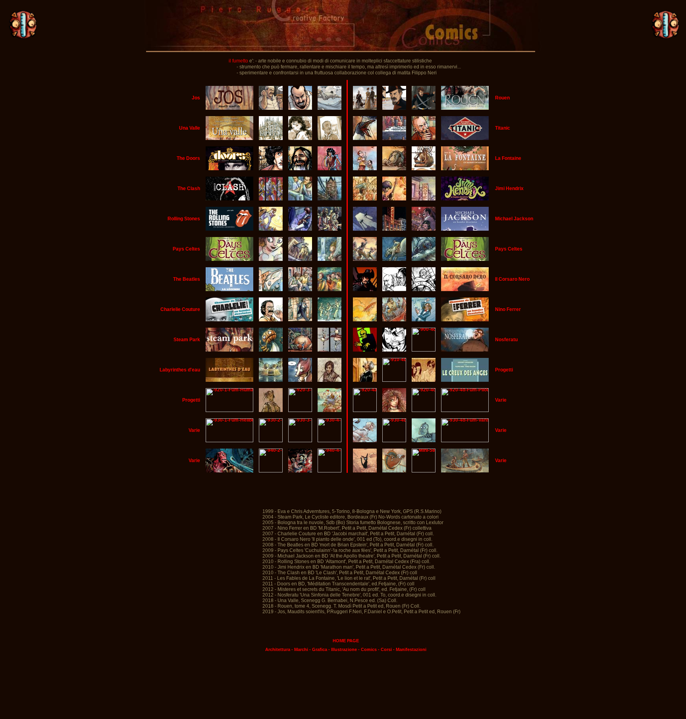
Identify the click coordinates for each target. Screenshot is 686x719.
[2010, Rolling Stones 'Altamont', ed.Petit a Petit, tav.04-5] (330, 229)
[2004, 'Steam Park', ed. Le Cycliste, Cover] (229, 350)
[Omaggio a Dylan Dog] (271, 440)
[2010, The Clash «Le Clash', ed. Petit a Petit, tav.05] (330, 198)
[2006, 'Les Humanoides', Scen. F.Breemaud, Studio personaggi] (271, 410)
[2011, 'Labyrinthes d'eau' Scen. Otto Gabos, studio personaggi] (330, 380)
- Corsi (385, 649)
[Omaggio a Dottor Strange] (423, 470)
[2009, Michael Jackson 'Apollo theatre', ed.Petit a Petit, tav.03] (394, 229)
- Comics (367, 649)
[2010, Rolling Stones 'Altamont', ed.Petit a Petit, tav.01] (271, 229)
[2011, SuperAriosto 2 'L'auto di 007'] (330, 470)
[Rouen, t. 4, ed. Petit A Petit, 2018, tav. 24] (394, 108)
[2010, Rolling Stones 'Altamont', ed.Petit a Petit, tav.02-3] (300, 229)
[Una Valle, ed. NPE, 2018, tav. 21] (271, 138)
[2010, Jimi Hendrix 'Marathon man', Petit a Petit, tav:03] (394, 198)
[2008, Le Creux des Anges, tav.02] (394, 380)
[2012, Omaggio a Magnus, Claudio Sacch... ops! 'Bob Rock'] (271, 470)
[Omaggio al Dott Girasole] (330, 440)
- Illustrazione (342, 649)
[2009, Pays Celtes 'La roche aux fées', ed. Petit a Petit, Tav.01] (394, 259)
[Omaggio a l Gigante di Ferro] (423, 440)
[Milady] (394, 410)
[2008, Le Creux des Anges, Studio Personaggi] (423, 380)
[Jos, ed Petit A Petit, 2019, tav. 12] (271, 108)
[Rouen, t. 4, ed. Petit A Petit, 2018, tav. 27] (423, 108)
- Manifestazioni (409, 649)
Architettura (277, 649)
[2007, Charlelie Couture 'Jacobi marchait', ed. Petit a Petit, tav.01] (229, 319)
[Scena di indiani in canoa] (465, 470)
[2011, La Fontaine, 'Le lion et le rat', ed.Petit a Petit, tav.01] (365, 168)
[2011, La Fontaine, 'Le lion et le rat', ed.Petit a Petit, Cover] (465, 168)
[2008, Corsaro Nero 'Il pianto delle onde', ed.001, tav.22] (394, 289)
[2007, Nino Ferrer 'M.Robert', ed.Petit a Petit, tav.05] (394, 319)
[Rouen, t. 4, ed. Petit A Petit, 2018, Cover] (465, 108)
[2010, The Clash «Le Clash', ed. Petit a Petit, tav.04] (300, 198)
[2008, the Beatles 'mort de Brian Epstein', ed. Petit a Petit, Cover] (229, 289)
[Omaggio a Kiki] (365, 470)
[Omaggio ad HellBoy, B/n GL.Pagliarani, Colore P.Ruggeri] (229, 470)
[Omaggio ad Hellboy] (229, 440)
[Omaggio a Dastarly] (300, 440)
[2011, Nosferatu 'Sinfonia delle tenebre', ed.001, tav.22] (394, 350)
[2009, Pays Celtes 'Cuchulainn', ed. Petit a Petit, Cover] (330, 259)
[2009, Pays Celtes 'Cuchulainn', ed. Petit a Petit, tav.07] (300, 259)
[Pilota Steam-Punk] (465, 440)
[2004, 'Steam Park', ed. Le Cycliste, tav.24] (330, 350)
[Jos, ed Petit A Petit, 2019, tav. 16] (300, 108)
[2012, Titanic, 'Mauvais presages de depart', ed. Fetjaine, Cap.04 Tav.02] (365, 138)
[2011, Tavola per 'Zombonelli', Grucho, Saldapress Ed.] (300, 470)
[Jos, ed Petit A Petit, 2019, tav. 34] (330, 108)
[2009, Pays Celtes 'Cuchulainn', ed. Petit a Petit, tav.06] (271, 259)
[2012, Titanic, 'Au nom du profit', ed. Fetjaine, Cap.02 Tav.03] (394, 138)
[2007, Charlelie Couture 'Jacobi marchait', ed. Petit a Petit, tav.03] (271, 319)
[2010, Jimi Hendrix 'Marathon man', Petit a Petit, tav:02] (365, 198)
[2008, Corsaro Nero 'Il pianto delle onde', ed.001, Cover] (465, 289)
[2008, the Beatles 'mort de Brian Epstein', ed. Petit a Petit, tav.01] (271, 289)
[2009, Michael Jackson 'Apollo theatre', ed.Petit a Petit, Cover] (365, 229)
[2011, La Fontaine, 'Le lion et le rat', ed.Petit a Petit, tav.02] (394, 168)
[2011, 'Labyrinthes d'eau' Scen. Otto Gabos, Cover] (229, 380)
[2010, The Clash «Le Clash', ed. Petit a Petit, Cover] (229, 198)
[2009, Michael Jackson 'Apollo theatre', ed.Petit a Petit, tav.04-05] (423, 229)
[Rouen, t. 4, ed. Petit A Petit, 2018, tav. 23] (365, 108)
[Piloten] (465, 410)
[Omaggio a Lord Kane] (365, 440)
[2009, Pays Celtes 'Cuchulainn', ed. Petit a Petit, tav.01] (229, 259)
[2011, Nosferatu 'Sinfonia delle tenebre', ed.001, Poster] (365, 350)
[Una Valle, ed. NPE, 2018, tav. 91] (330, 138)
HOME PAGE (346, 640)
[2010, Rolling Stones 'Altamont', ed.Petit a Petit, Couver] (229, 229)
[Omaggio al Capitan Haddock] (394, 470)
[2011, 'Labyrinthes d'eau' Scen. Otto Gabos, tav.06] (271, 380)
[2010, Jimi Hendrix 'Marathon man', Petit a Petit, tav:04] (423, 198)
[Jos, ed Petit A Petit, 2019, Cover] (229, 108)
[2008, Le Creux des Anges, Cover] (465, 380)
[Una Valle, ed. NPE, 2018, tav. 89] (300, 138)
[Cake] (423, 410)
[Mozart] (365, 410)
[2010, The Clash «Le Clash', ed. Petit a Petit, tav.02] (271, 198)
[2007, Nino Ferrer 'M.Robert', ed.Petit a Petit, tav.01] (365, 319)
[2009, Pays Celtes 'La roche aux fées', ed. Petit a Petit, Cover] (365, 259)
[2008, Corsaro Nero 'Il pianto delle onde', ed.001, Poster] (365, 289)
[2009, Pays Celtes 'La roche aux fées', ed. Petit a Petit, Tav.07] (465, 259)
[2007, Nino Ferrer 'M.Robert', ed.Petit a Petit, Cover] (465, 319)
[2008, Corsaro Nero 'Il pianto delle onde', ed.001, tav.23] (423, 289)
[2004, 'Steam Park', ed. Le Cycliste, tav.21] (300, 350)
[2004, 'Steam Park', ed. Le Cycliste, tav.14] (271, 350)
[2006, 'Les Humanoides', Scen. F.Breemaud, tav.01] (300, 410)
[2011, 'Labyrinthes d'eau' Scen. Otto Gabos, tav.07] (300, 380)
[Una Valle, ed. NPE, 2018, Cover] (229, 138)
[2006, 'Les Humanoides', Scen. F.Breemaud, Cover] (229, 410)
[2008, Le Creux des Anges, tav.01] (365, 380)
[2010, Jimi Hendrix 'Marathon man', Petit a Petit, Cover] (465, 198)
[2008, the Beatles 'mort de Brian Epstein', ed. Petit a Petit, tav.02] (300, 289)
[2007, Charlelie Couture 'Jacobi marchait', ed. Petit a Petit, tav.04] (300, 319)
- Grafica (318, 649)
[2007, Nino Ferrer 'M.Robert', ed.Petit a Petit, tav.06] (423, 319)
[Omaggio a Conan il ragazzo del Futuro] (394, 440)
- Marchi (299, 649)
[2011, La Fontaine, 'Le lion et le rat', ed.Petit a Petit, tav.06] (423, 168)
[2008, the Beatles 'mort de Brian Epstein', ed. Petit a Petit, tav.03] (330, 289)
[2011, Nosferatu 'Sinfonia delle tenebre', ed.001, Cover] (465, 350)
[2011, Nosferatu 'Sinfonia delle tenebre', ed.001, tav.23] (423, 350)
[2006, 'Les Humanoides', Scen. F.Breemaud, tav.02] (330, 410)
